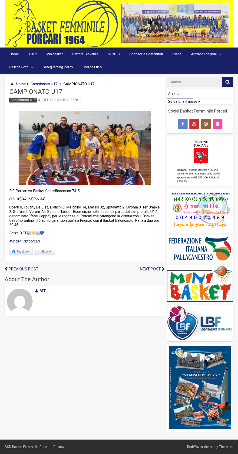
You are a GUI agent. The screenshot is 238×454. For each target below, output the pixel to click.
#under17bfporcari (24, 241)
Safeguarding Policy (58, 67)
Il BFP (32, 54)
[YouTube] (194, 124)
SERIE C (114, 54)
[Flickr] (217, 124)
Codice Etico (92, 67)
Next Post (150, 269)
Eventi (177, 54)
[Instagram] (206, 124)
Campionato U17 (44, 84)
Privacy (58, 447)
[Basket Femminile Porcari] (61, 45)
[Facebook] (183, 124)
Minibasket (54, 54)
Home (14, 54)
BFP (46, 100)
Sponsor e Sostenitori (146, 54)
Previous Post (23, 269)
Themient (226, 447)
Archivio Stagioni (204, 54)
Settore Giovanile (85, 54)
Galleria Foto (19, 67)
